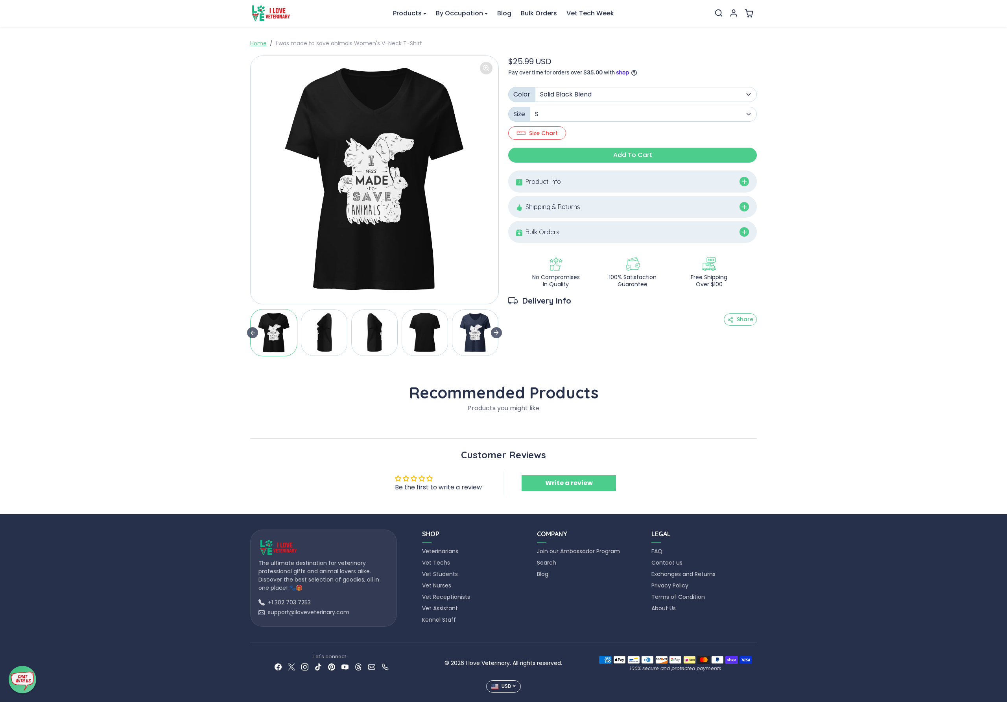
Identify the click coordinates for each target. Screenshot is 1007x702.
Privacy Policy (669, 585)
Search (546, 563)
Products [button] (407, 13)
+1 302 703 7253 (289, 602)
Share (745, 319)
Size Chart (543, 133)
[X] (291, 666)
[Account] (733, 13)
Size (519, 114)
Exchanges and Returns (683, 574)
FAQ (656, 551)
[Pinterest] (331, 666)
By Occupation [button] (459, 13)
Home (258, 43)
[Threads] (358, 666)
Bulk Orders (539, 13)
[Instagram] (305, 666)
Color (521, 94)
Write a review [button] (569, 482)
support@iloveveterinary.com (308, 612)
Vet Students (440, 574)
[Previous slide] (252, 426)
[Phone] (385, 666)
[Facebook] (278, 666)
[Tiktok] (318, 666)
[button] (718, 13)
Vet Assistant (440, 608)
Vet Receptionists (446, 597)
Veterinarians (440, 551)
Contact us (666, 563)
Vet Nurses (436, 585)
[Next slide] (496, 332)
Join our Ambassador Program (578, 551)
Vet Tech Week (590, 13)
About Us (663, 608)
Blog (504, 13)
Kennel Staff (439, 620)
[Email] (371, 666)
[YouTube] (345, 666)
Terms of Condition (678, 597)
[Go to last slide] (252, 332)
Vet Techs (436, 563)
